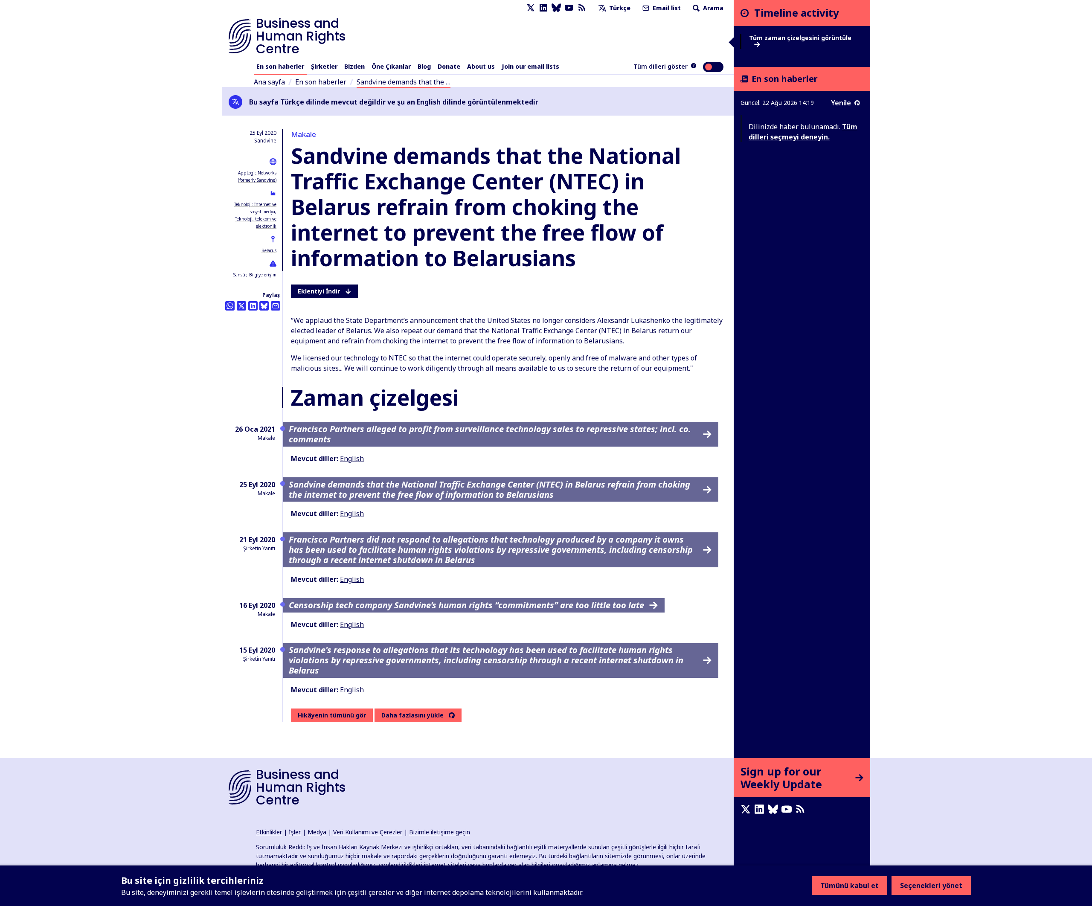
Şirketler (324, 66)
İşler (295, 832)
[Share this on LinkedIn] (253, 306)
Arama (712, 8)
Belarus (268, 250)
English (352, 458)
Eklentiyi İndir (319, 291)
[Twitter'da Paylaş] (241, 306)
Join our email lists (530, 66)
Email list (666, 8)
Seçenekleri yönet (931, 885)
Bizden (354, 66)
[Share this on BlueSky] (264, 306)
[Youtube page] (569, 7)
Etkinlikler (269, 832)
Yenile (841, 102)
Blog (424, 66)
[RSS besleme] (582, 7)
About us (481, 66)
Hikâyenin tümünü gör (332, 715)
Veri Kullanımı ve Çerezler (367, 832)
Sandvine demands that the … (403, 82)
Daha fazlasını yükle (412, 715)
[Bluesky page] (556, 7)
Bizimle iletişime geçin (439, 832)
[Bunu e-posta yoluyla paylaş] (275, 306)
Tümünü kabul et (849, 885)
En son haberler (280, 66)
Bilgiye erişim (262, 275)
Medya (317, 832)
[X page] (531, 7)
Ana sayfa (269, 82)
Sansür (239, 275)
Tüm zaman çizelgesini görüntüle (800, 38)
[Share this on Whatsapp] (230, 306)
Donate (449, 66)
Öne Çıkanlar (391, 66)
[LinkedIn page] (543, 7)
